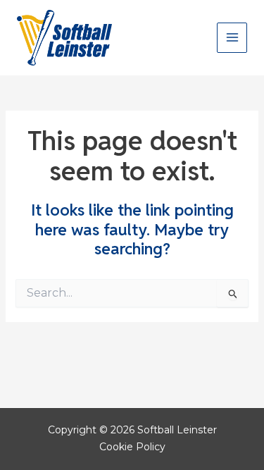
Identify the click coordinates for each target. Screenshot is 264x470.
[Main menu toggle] (232, 38)
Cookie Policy (132, 446)
